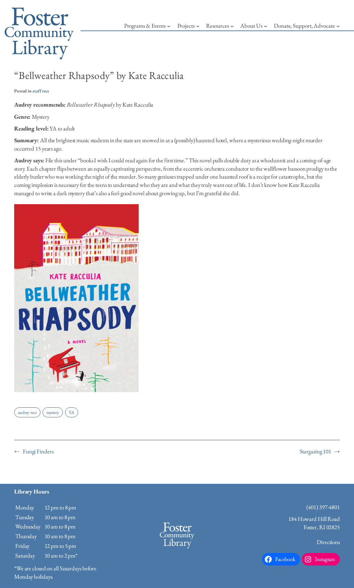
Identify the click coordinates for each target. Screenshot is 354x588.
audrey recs (27, 412)
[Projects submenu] (197, 26)
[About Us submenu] (265, 26)
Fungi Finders (38, 451)
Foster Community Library (177, 549)
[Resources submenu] (232, 26)
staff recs (40, 91)
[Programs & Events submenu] (168, 26)
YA (71, 412)
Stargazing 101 (316, 451)
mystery (52, 412)
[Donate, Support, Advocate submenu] (338, 26)
